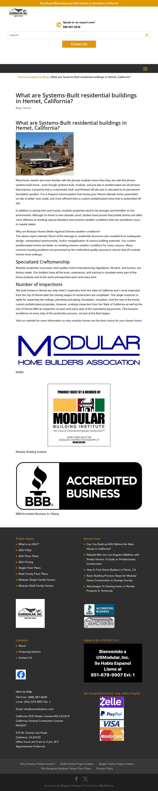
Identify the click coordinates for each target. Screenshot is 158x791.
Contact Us (79, 44)
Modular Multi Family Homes (35, 585)
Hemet (27, 107)
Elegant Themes (71, 785)
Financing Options (29, 651)
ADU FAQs (25, 550)
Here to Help (24, 691)
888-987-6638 (71, 26)
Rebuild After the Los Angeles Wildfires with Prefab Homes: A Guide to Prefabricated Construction (113, 559)
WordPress (106, 785)
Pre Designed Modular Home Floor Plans (66, 768)
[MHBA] (79, 367)
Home (21, 77)
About (22, 645)
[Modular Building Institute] (79, 415)
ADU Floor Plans (28, 556)
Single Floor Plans (29, 567)
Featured (33, 77)
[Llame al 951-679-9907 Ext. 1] (113, 663)
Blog (45, 77)
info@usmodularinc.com (39, 709)
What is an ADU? (28, 544)
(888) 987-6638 (37, 697)
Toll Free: (22, 697)
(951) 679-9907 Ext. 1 (37, 701)
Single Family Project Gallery (116, 763)
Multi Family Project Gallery (77, 763)
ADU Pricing (25, 562)
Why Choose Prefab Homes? (37, 763)
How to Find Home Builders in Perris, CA (111, 569)
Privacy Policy (104, 768)
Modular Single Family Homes (36, 579)
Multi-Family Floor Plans (33, 573)
